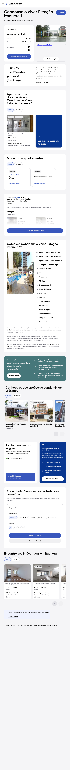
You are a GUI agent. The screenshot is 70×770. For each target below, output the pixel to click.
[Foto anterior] (10, 123)
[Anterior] (56, 434)
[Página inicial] (14, 4)
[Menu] (3, 3)
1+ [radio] (10, 527)
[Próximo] (62, 434)
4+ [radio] (23, 527)
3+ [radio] (19, 527)
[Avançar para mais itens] (30, 273)
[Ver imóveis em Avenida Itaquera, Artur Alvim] (44, 45)
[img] (16, 411)
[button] (20, 131)
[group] (20, 131)
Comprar (18, 109)
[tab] (11, 508)
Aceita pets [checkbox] (50, 517)
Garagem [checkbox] (41, 517)
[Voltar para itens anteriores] (10, 273)
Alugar (10, 109)
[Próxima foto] (30, 123)
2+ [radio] (14, 527)
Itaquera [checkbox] (12, 517)
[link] (35, 535)
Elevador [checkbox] (32, 517)
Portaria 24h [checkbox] (22, 517)
